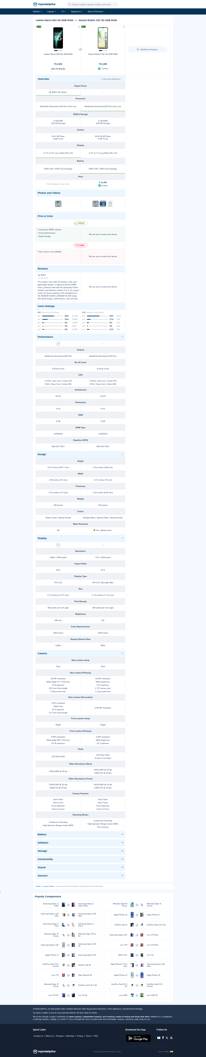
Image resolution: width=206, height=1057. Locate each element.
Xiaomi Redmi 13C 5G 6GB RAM (102, 54)
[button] (70, 4)
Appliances (76, 11)
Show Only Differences (111, 79)
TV (62, 11)
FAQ (96, 1036)
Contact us (38, 1036)
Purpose (59, 1036)
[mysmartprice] (44, 4)
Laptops (50, 11)
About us (50, 1036)
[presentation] (39, 37)
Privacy (80, 1036)
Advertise (70, 1036)
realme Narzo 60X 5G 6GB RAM (58, 54)
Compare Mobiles (48, 886)
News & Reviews (95, 11)
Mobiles (36, 11)
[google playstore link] (138, 1041)
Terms (88, 1036)
